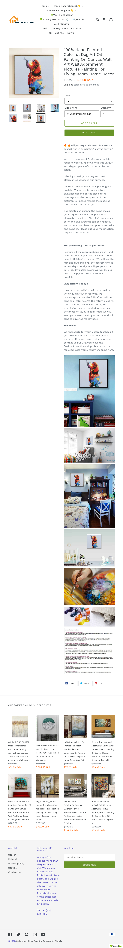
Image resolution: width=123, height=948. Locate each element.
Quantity (105, 107)
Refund (12, 859)
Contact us (14, 872)
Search (12, 854)
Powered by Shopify (52, 941)
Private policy (16, 863)
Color (67, 95)
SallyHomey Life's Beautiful (29, 941)
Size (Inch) (70, 107)
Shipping (68, 84)
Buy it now (89, 132)
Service (12, 867)
